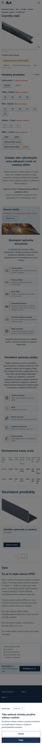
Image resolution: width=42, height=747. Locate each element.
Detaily (21, 734)
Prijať (21, 740)
